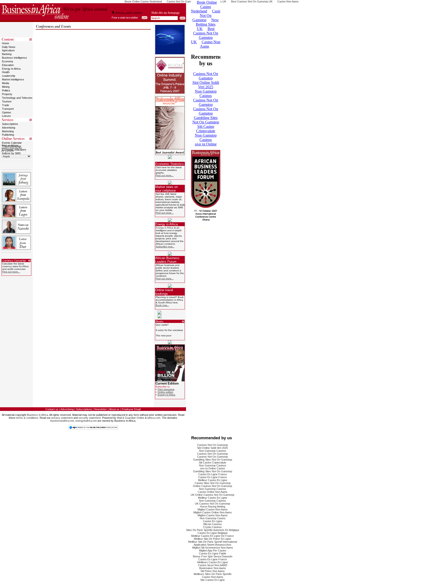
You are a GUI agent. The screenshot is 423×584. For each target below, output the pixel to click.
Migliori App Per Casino (212, 550)
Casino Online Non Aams (212, 491)
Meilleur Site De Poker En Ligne (212, 538)
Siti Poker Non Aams (212, 571)
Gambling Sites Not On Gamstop (212, 459)
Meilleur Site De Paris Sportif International (212, 541)
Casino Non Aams (212, 576)
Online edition (165, 392)
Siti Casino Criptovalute (212, 462)
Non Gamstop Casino (212, 518)
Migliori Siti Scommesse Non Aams (212, 547)
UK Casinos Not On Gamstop (212, 503)
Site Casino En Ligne (212, 579)
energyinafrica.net (86, 420)
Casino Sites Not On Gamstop (213, 483)
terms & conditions (27, 417)
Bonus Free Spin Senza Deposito (212, 556)
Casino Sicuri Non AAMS (212, 565)
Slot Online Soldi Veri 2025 (212, 447)
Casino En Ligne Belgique (213, 532)
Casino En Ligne (212, 521)
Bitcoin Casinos (212, 524)
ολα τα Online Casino (212, 468)
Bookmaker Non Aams (212, 568)
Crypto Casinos (212, 527)
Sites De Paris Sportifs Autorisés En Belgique (212, 530)
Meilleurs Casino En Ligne (212, 562)
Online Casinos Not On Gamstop (212, 486)
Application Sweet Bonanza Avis (212, 544)
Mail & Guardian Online (130, 417)
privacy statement (62, 417)
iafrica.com (153, 417)
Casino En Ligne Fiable (212, 553)
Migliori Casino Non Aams (213, 509)
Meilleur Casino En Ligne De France (212, 535)
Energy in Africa (164, 227)
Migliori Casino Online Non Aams (212, 512)
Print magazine (166, 389)
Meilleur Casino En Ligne (212, 480)
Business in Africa (37, 414)
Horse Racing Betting (212, 506)
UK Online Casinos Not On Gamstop (212, 494)
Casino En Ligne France (212, 474)
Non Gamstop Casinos (212, 450)
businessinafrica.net (62, 420)
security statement (90, 417)
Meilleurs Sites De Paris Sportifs (213, 574)
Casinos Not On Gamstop (212, 444)
